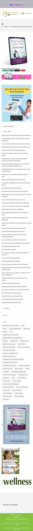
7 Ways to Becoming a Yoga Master (11, 258)
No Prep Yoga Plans (9, 126)
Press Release (21, 519)
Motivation (21, 344)
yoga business (21, 378)
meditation (14, 341)
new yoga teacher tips (10, 353)
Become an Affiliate (24, 523)
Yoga (13, 378)
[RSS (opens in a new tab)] (19, 5)
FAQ (27, 519)
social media (19, 368)
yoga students (7, 393)
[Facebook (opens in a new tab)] (11, 5)
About (16, 516)
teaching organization (18, 371)
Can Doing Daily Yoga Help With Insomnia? (13, 231)
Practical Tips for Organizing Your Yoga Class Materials (16, 135)
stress (28, 368)
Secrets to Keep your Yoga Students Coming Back (15, 264)
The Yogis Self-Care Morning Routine (12, 188)
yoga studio (18, 393)
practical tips (7, 368)
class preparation (15, 328)
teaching (6, 371)
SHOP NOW (6, 523)
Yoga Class (6, 381)
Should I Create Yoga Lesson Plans (11, 283)
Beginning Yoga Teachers (11, 325)
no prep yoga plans (9, 356)
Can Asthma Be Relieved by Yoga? (11, 246)
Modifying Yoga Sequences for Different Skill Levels (16, 147)
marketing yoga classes (10, 334)
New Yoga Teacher (24, 347)
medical (5, 341)
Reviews (12, 523)
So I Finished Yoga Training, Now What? (12, 299)
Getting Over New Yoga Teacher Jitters (12, 296)
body (23, 325)
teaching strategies (9, 374)
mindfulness (25, 341)
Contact (16, 525)
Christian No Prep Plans (11, 519)
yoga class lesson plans (10, 384)
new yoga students (9, 347)
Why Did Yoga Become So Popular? (11, 261)
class (4, 328)
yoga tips (6, 399)
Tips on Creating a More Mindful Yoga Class (13, 200)
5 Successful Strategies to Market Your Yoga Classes (15, 203)
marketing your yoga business (12, 338)
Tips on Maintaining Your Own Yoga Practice (14, 228)
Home (12, 515)
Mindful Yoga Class (9, 344)
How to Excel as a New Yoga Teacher (11, 293)
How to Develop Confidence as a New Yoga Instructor (16, 144)
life (11, 331)
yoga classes (16, 381)
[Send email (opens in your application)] (22, 5)
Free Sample (18, 515)
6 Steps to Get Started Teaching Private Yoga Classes (16, 206)
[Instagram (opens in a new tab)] (16, 5)
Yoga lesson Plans (22, 387)
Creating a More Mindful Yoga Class (11, 302)
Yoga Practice (17, 390)
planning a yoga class (10, 362)
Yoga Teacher (7, 396)
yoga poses (6, 390)
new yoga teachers (9, 350)
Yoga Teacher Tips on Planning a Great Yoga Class (15, 191)
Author (8, 518)
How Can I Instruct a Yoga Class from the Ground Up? (16, 243)
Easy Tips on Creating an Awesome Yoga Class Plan (15, 289)
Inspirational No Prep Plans (18, 518)
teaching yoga (23, 374)
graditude (26, 328)
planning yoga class (9, 365)
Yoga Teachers (19, 396)
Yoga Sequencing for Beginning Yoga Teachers (14, 286)
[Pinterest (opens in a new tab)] (14, 5)
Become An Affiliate (10, 505)
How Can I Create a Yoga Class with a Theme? (14, 240)
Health (5, 331)
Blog (17, 523)
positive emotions (24, 365)
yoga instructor (8, 387)
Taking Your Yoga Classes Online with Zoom (13, 179)
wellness (6, 378)
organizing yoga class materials (13, 359)
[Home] (2, 26)
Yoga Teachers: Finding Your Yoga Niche (12, 209)
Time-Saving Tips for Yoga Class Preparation (13, 150)
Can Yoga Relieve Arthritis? (9, 249)
